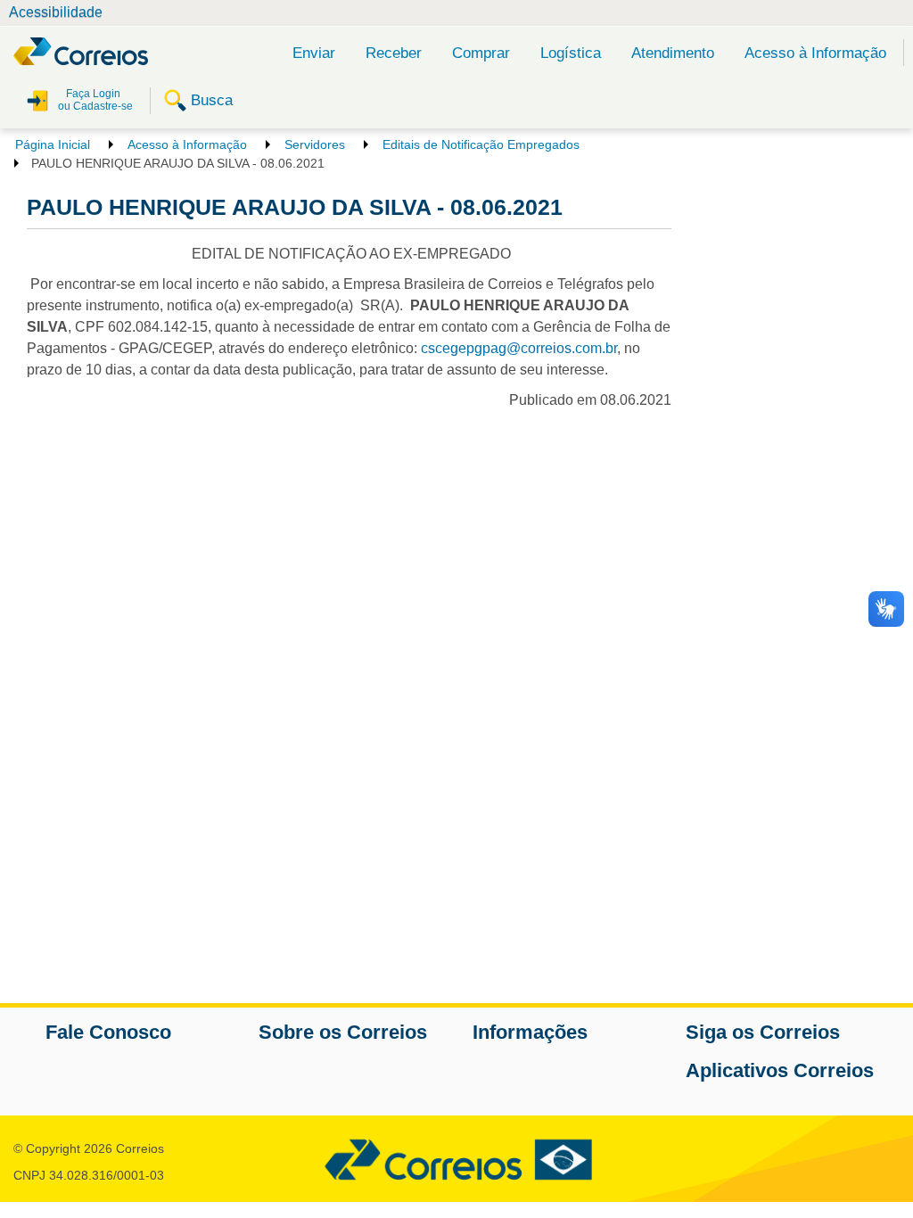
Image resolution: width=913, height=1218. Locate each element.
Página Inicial (52, 144)
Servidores (314, 144)
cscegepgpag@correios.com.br (519, 348)
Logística (570, 53)
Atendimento (672, 53)
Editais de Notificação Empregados (481, 144)
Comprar (481, 53)
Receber (394, 53)
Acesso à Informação (815, 53)
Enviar (313, 53)
